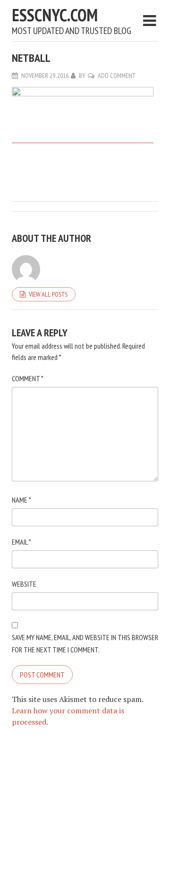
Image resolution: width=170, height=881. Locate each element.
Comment (27, 378)
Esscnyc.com (55, 15)
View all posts (48, 294)
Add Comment (117, 75)
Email (21, 542)
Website (24, 584)
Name (21, 500)
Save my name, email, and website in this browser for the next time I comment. (85, 643)
